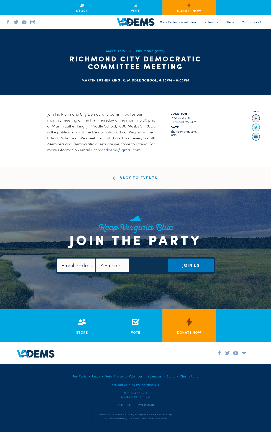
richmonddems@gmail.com (116, 150)
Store (230, 22)
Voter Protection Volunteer (178, 22)
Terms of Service (145, 404)
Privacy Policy (124, 404)
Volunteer (211, 22)
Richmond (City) (150, 51)
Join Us (191, 265)
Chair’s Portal (251, 22)
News (148, 22)
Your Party (127, 22)
